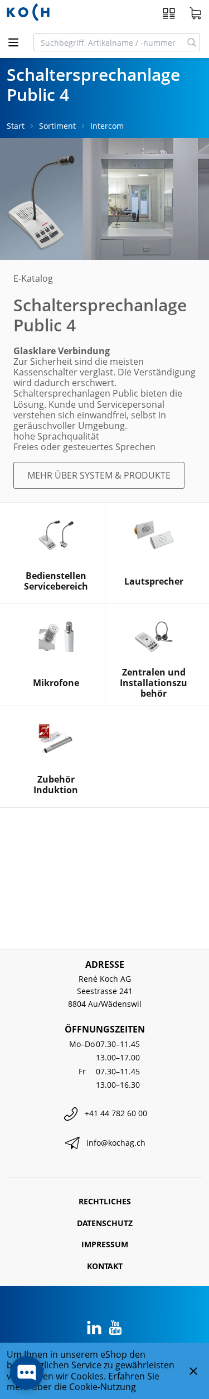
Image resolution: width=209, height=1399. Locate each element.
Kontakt (105, 1266)
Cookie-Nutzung (102, 1387)
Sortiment (57, 125)
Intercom (107, 125)
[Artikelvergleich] (168, 13)
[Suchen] (192, 42)
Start (16, 125)
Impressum (104, 1244)
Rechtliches (105, 1201)
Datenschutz (105, 1223)
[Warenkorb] (195, 13)
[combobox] (108, 42)
